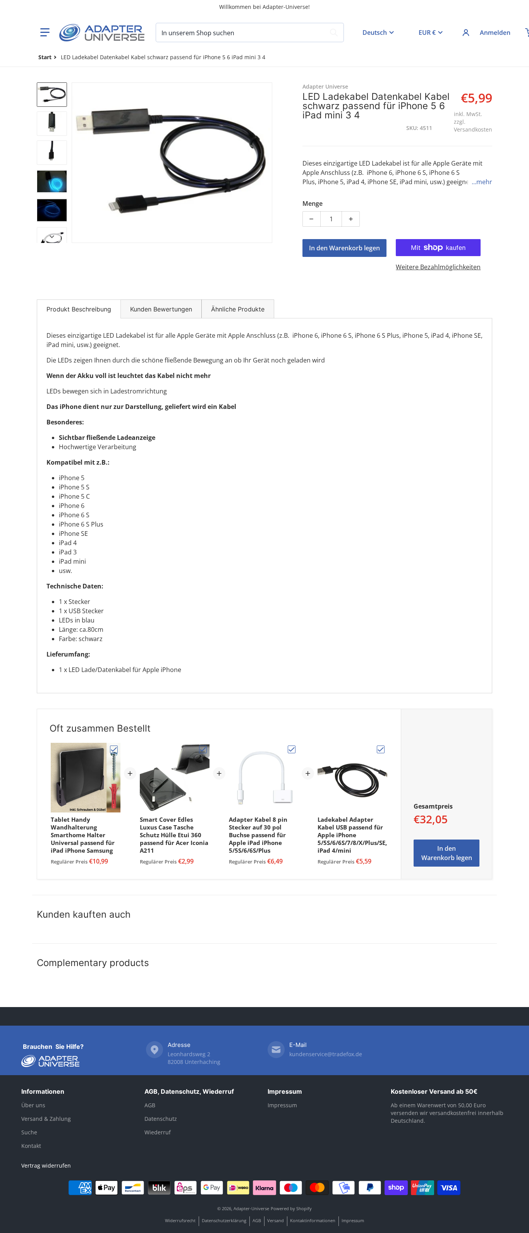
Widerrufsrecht (180, 1220)
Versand (275, 1220)
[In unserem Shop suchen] (334, 32)
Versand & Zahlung (46, 1118)
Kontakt (31, 1145)
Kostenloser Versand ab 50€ (434, 1091)
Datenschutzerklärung (224, 1220)
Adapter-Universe (251, 1208)
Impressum (285, 1091)
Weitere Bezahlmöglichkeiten (438, 267)
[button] (45, 32)
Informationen (42, 1091)
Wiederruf (157, 1132)
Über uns (33, 1105)
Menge (312, 203)
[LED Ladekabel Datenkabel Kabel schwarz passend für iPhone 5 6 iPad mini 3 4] (52, 94)
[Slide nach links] (76, 162)
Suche (29, 1132)
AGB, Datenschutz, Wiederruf (189, 1091)
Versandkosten (473, 129)
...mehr (482, 182)
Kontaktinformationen (312, 1220)
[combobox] (250, 32)
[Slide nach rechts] (267, 162)
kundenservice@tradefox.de (325, 1054)
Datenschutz (160, 1118)
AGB (149, 1105)
